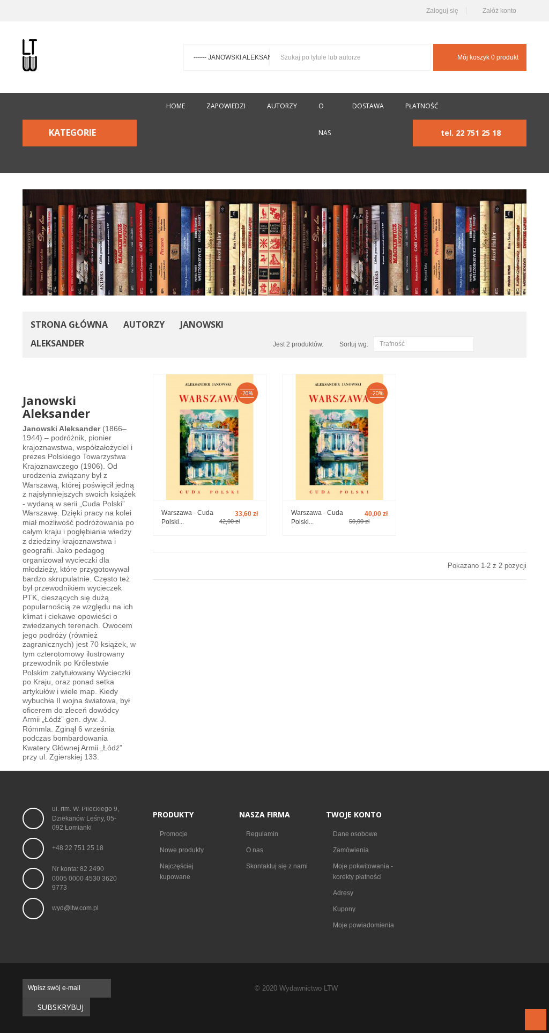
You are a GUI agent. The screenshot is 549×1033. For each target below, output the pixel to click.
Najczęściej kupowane (177, 871)
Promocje (174, 834)
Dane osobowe (355, 834)
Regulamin (262, 834)
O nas (254, 850)
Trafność (422, 344)
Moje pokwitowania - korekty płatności (363, 871)
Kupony (344, 909)
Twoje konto (354, 814)
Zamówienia (351, 850)
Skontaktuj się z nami (277, 866)
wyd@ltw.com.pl (75, 908)
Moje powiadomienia (363, 925)
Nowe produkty (182, 850)
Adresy (343, 893)
